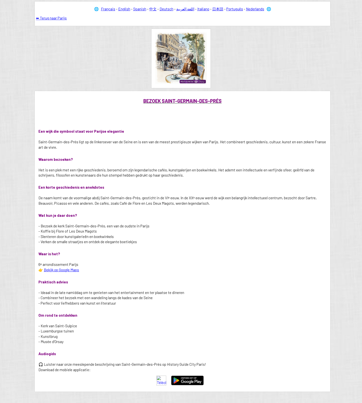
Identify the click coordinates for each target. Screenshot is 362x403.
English (124, 9)
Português (234, 9)
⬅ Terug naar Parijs (51, 18)
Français (108, 9)
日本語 (217, 9)
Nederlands (255, 9)
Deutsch (166, 9)
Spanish (139, 9)
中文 (153, 9)
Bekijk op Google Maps (61, 270)
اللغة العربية (185, 9)
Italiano (203, 9)
